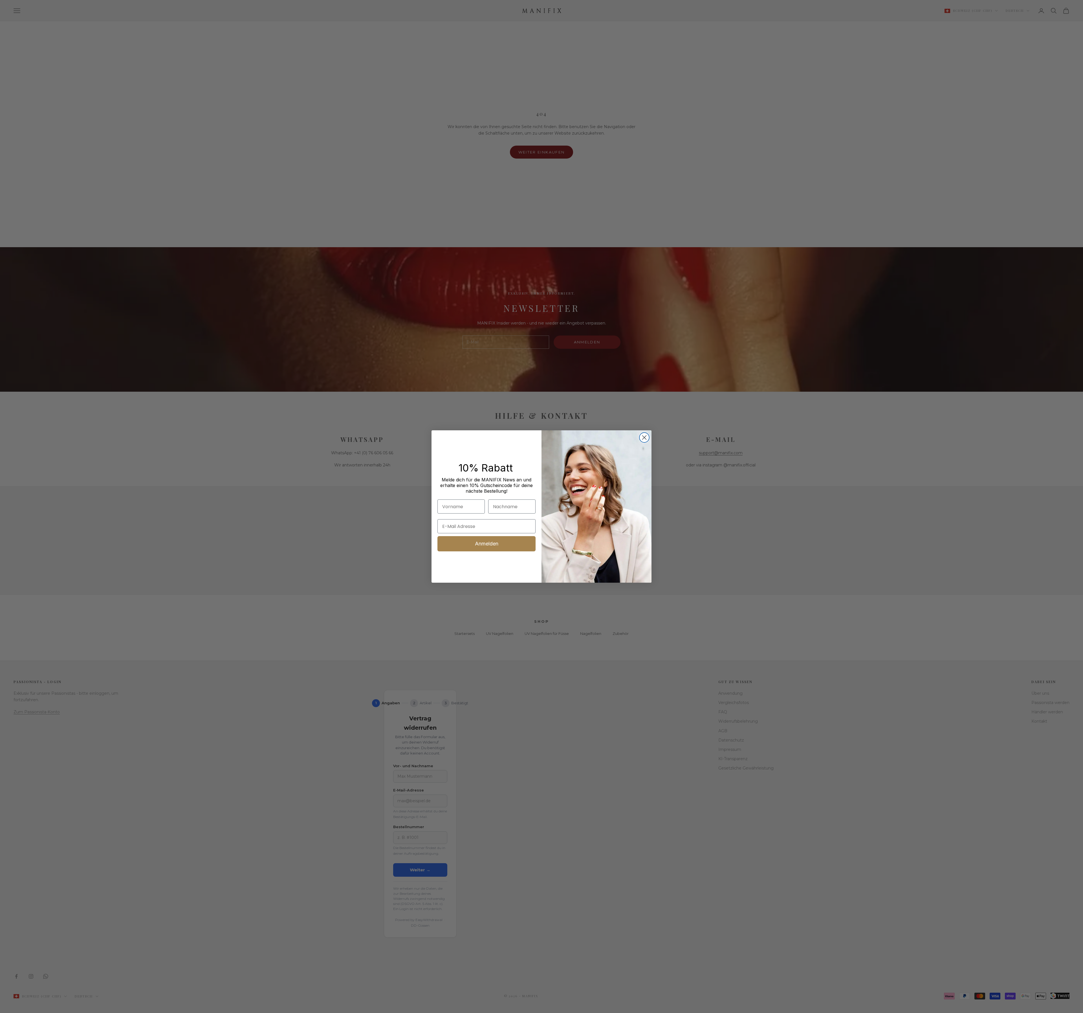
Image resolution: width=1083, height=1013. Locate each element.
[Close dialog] (644, 437)
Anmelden (486, 544)
